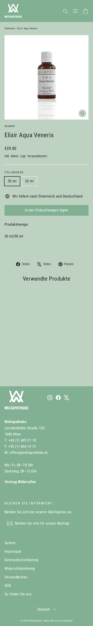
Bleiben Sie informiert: (29, 503)
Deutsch (43, 609)
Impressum (13, 551)
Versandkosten (37, 156)
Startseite (10, 28)
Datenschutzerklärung (21, 560)
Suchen (10, 543)
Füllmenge (14, 172)
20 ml (29, 181)
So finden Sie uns (18, 594)
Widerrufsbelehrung (20, 568)
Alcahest (10, 126)
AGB (8, 585)
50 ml (12, 181)
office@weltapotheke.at (28, 452)
